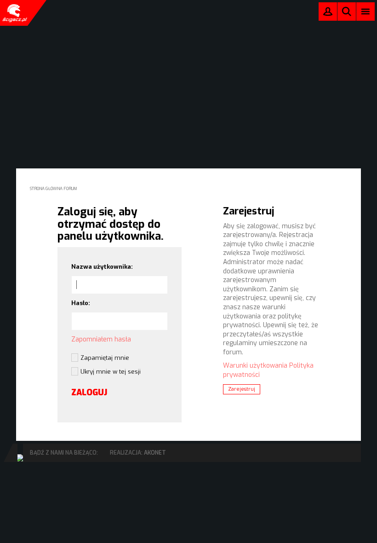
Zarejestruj (241, 389)
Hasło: (80, 303)
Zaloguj (328, 14)
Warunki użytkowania (255, 365)
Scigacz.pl (14, 13)
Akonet (155, 452)
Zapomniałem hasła (101, 339)
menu (365, 11)
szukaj (346, 11)
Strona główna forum (53, 188)
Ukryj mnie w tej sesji (110, 371)
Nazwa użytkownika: (102, 267)
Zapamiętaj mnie (104, 358)
